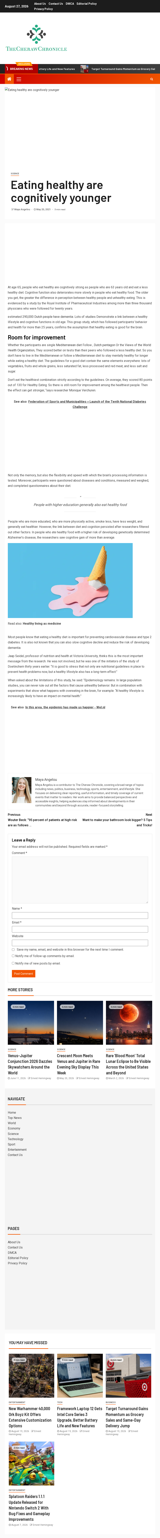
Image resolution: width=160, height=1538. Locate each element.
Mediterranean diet (69, 345)
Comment (19, 853)
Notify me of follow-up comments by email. (44, 956)
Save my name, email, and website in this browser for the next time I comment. (70, 949)
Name (17, 908)
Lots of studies (85, 317)
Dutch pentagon (104, 345)
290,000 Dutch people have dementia (47, 317)
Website (17, 936)
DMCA (70, 3)
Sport (11, 1144)
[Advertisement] (80, 255)
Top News (15, 1118)
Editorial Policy (87, 3)
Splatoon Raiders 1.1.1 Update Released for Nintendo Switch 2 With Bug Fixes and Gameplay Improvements (29, 1508)
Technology (15, 1139)
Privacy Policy (43, 9)
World (12, 1123)
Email (16, 922)
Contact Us (56, 3)
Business (111, 1402)
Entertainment (17, 1149)
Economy (14, 1128)
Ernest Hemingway (41, 1078)
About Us (40, 3)
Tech (59, 1402)
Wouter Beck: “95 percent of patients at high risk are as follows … (42, 820)
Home (12, 1112)
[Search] (151, 79)
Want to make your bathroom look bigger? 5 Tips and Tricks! (117, 820)
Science (15, 174)
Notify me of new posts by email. (37, 963)
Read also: (34, 623)
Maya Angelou (22, 209)
